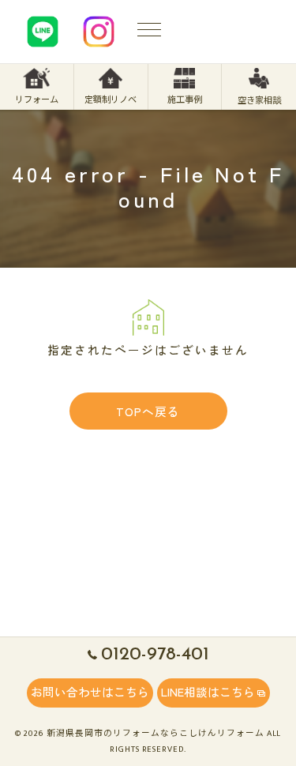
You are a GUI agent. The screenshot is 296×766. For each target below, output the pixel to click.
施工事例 (184, 99)
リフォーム (36, 99)
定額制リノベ (110, 99)
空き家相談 (259, 100)
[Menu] (149, 31)
